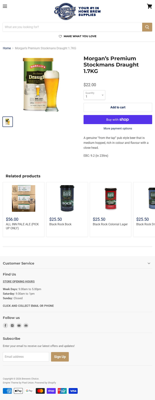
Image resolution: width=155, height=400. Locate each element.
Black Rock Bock (60, 224)
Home (7, 48)
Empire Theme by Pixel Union (18, 382)
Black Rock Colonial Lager (110, 224)
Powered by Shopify (45, 382)
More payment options (118, 128)
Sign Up (60, 357)
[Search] (147, 27)
